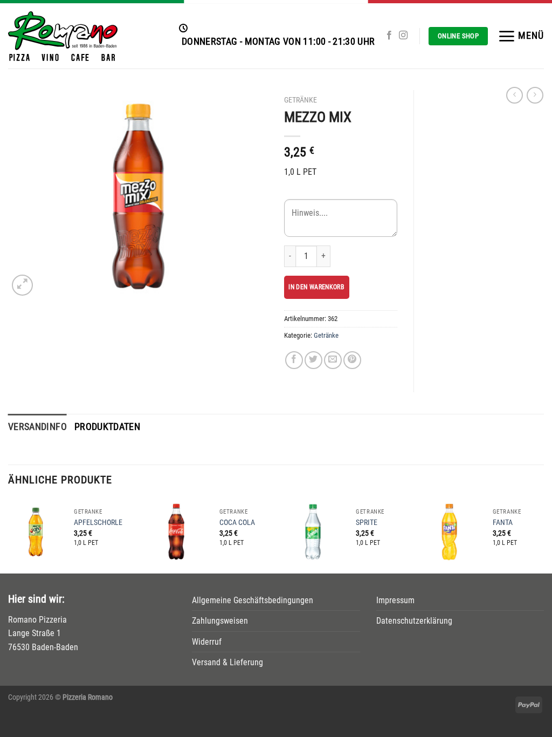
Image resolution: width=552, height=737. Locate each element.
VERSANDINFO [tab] (37, 426)
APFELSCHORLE (98, 522)
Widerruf (207, 642)
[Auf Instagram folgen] (403, 36)
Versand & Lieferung (227, 662)
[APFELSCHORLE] (35, 531)
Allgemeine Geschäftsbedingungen (252, 600)
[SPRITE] (312, 531)
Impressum (395, 600)
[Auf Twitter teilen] (313, 360)
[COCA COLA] (176, 531)
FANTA (503, 522)
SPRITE (366, 522)
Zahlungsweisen (220, 621)
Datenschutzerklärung (414, 621)
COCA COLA (237, 522)
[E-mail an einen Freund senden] (333, 360)
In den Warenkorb (316, 287)
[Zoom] (22, 285)
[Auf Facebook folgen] (389, 36)
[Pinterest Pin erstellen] (352, 360)
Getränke (300, 99)
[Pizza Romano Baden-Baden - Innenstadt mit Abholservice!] (85, 36)
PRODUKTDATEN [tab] (107, 426)
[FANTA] (449, 531)
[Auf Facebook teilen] (294, 360)
